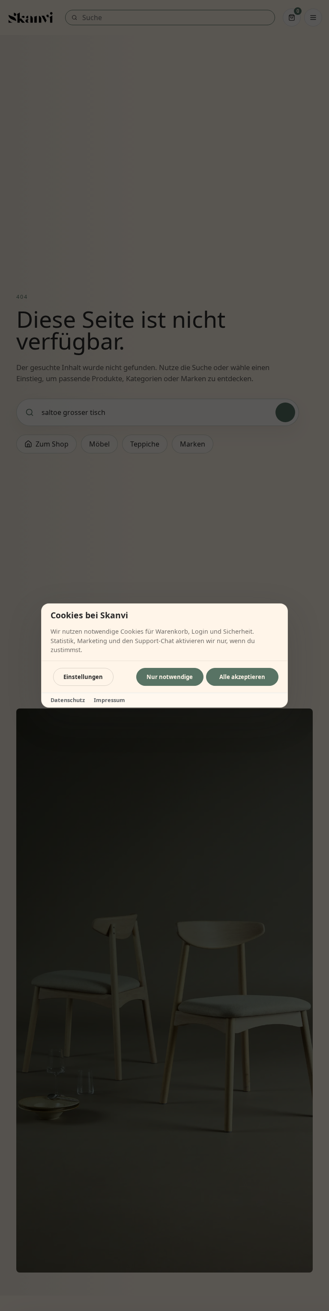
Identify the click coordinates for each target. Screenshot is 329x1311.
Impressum (109, 700)
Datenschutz (68, 700)
